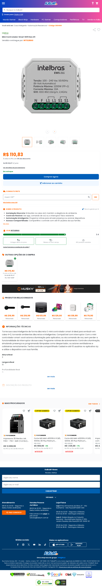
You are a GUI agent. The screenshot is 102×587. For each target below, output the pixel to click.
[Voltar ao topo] (51, 553)
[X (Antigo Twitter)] (28, 544)
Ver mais (6, 224)
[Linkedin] (39, 544)
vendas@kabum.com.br (39, 518)
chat (45, 514)
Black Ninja (23, 19)
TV (83, 19)
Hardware (35, 19)
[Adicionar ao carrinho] (29, 411)
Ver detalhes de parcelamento (14, 168)
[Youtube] (34, 544)
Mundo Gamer (9, 19)
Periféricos (74, 19)
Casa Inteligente (21, 26)
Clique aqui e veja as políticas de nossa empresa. (75, 567)
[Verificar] (17, 575)
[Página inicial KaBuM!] (51, 3)
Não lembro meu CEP (10, 202)
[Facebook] (18, 544)
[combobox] (51, 10)
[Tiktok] (45, 544)
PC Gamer (46, 19)
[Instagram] (23, 544)
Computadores (60, 19)
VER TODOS (93, 404)
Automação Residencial (38, 26)
